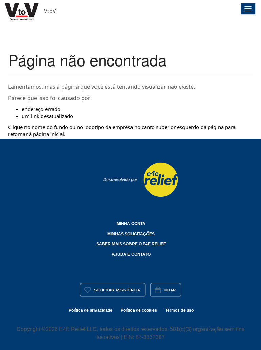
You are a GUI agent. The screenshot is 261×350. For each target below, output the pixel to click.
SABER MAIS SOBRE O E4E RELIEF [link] (131, 244)
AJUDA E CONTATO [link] (131, 254)
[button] (22, 10)
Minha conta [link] (131, 223)
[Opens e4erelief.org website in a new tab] (160, 179)
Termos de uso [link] (179, 310)
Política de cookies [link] (139, 310)
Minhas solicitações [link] (131, 234)
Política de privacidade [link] (90, 310)
